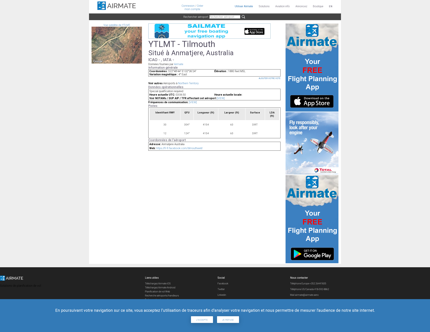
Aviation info (282, 6)
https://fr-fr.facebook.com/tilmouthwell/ (179, 148)
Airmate (178, 64)
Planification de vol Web (157, 291)
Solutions (264, 6)
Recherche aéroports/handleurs (162, 295)
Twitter (221, 289)
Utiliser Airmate (244, 6)
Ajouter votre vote (270, 78)
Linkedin (222, 295)
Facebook (223, 283)
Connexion (188, 5)
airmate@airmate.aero (307, 295)
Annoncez (301, 6)
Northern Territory (188, 83)
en (331, 6)
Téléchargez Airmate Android (160, 287)
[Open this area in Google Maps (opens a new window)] (97, 61)
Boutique (318, 6)
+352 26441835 (318, 283)
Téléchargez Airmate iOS (158, 283)
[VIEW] (221, 98)
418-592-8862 (321, 289)
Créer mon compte (194, 7)
